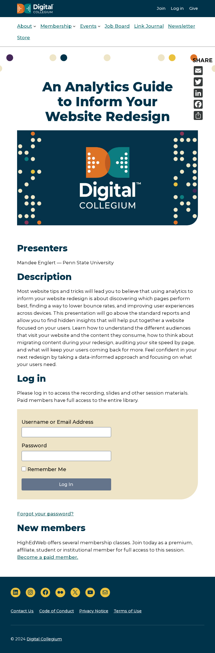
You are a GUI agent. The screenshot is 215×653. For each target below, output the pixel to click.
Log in (177, 8)
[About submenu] (34, 26)
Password (34, 446)
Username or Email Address (57, 422)
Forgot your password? (45, 514)
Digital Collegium (44, 639)
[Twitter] (203, 81)
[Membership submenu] (74, 26)
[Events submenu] (99, 26)
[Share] (203, 115)
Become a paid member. (47, 557)
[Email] (203, 70)
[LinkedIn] (203, 93)
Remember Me (46, 469)
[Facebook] (203, 104)
